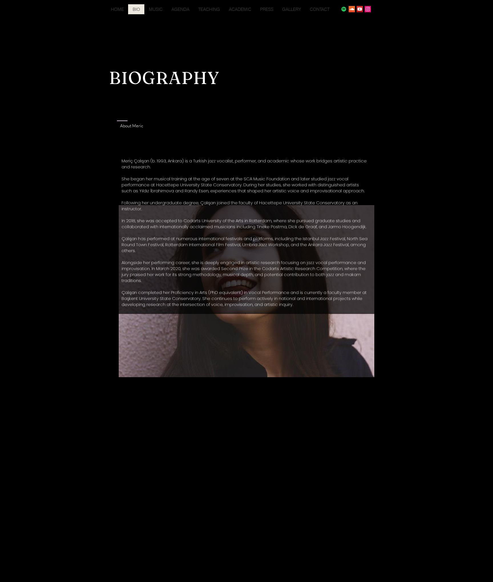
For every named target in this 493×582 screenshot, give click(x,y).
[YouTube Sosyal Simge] (360, 9)
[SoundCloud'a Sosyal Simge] (352, 9)
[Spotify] (344, 9)
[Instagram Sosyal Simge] (368, 9)
